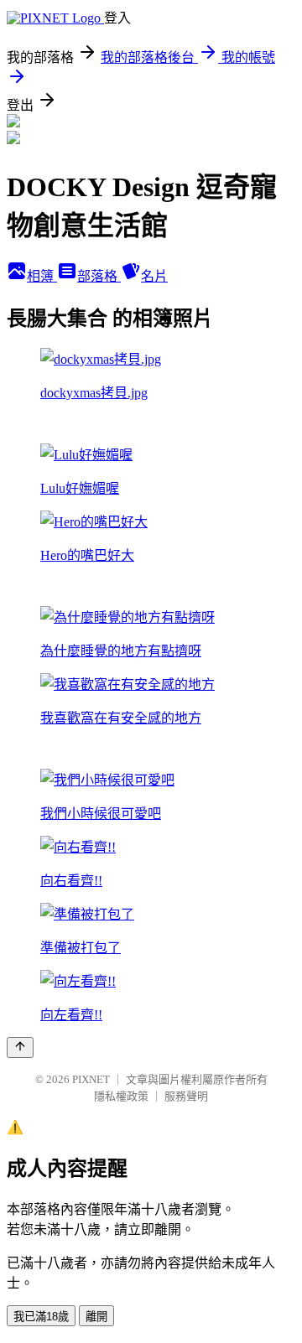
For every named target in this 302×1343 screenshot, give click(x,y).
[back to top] (20, 1047)
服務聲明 (186, 1096)
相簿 (42, 276)
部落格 (99, 276)
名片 (154, 276)
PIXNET (91, 1079)
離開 (96, 1316)
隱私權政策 (121, 1096)
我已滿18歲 (41, 1316)
